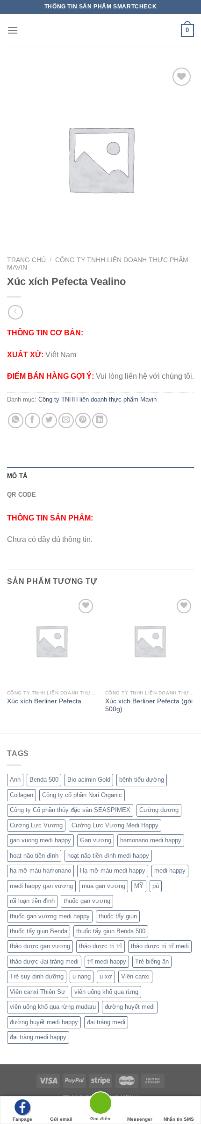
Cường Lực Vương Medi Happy (115, 825)
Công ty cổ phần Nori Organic (82, 794)
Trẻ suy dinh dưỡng (37, 976)
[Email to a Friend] (66, 420)
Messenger (139, 1119)
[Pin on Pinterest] (83, 420)
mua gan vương (103, 885)
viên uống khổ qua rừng (106, 991)
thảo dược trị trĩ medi (160, 946)
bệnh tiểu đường (141, 779)
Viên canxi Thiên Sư (37, 991)
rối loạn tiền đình (32, 900)
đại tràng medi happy (38, 1037)
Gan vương (95, 840)
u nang (81, 976)
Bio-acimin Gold (88, 779)
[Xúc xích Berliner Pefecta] (51, 641)
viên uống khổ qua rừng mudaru (53, 1006)
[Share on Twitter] (49, 420)
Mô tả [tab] (17, 475)
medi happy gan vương (41, 885)
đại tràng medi (106, 1022)
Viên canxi (135, 976)
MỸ (139, 885)
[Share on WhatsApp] (15, 420)
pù (155, 885)
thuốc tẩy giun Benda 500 (110, 931)
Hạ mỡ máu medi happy (112, 870)
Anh (15, 779)
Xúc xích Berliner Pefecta (44, 701)
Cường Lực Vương (36, 825)
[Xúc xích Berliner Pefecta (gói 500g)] (149, 641)
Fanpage (22, 1119)
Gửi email (61, 1119)
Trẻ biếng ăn (152, 961)
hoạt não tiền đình (34, 855)
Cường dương (159, 809)
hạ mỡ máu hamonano (40, 870)
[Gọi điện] (100, 1104)
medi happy (170, 870)
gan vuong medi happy (40, 840)
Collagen (21, 794)
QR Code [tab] (21, 494)
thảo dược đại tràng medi (44, 961)
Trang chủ (26, 260)
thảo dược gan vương (40, 946)
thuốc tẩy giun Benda (38, 931)
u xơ (106, 976)
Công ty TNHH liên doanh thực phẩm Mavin (97, 399)
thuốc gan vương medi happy (50, 916)
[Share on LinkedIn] (100, 420)
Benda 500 (43, 779)
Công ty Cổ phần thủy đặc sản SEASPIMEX (70, 809)
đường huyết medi (130, 1006)
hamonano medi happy (150, 840)
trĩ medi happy (106, 961)
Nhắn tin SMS (179, 1119)
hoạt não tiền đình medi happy (108, 855)
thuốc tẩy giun (118, 916)
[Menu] (12, 30)
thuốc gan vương (87, 900)
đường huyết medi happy (44, 1022)
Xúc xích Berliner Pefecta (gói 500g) (149, 705)
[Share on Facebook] (32, 420)
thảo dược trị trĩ (100, 946)
